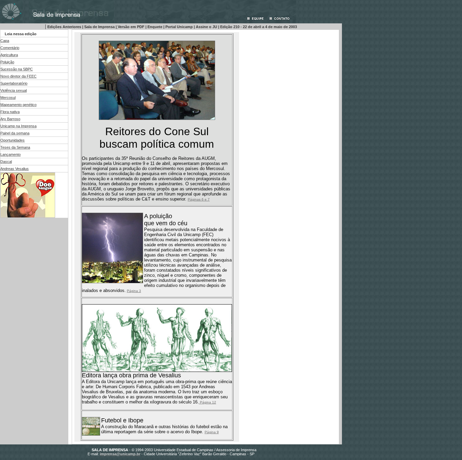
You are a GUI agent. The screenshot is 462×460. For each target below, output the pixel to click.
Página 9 (212, 432)
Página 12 (207, 402)
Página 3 (134, 291)
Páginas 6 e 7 (199, 199)
